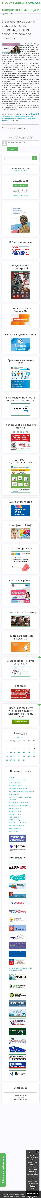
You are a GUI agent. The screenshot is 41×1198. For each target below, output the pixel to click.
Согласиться (32, 1193)
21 (14, 756)
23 (24, 756)
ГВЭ (12, 118)
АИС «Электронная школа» (18, 788)
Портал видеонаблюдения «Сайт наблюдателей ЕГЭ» (20, 969)
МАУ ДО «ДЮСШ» (15, 828)
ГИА (6, 120)
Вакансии (12, 777)
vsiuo (23, 114)
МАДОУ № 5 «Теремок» (16, 820)
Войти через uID (20, 186)
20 (11, 756)
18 (34, 752)
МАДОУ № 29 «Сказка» (16, 826)
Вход (25, 170)
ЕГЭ (3, 116)
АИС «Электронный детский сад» (20, 797)
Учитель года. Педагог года (18, 806)
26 (7, 760)
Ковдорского (12, 10)
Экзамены (8, 116)
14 (14, 752)
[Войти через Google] (22, 191)
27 (11, 760)
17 (29, 752)
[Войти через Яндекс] (18, 191)
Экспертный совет (15, 786)
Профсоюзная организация (18, 803)
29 (19, 760)
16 (24, 752)
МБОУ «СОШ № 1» (15, 808)
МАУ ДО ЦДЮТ (14, 831)
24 (29, 756)
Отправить (13, 149)
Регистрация (18, 170)
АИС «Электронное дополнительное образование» (21, 792)
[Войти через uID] (16, 137)
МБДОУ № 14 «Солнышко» (17, 823)
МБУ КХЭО (12, 800)
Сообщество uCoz (15, 783)
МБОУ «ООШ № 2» (15, 811)
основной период (20, 118)
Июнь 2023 (20, 738)
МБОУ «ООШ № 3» (15, 814)
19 (7, 756)
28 (14, 760)
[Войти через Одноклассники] (26, 191)
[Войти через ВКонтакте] (15, 191)
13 (11, 752)
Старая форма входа (20, 195)
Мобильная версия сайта (17, 780)
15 (19, 752)
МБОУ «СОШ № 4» (15, 817)
